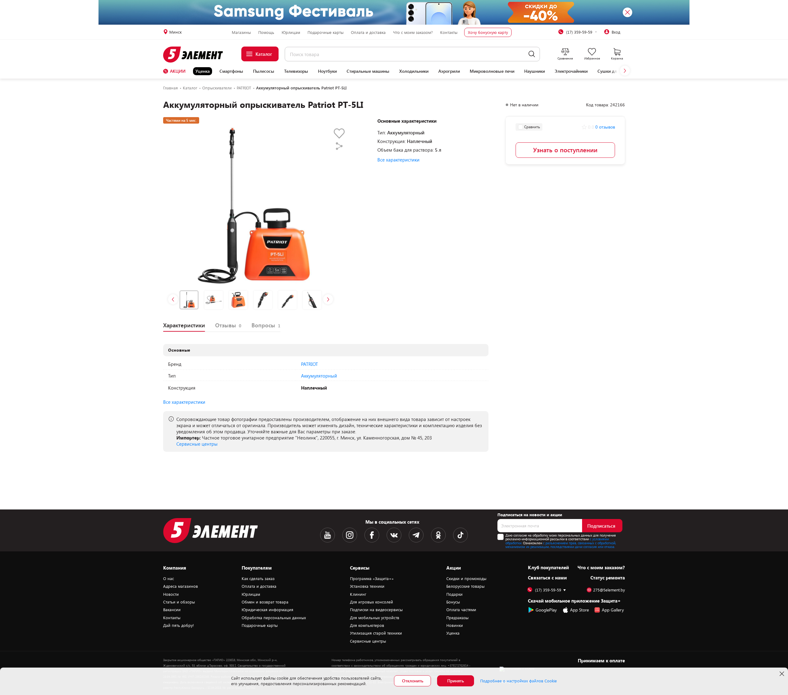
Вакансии (172, 609)
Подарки (454, 594)
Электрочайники (571, 71)
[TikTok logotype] (460, 535)
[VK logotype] (394, 535)
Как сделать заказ (258, 578)
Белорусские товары (465, 586)
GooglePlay (546, 610)
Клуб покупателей (548, 567)
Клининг (358, 594)
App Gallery (613, 610)
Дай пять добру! (178, 625)
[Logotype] (196, 55)
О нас (168, 578)
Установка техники (367, 586)
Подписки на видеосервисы (376, 609)
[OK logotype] (438, 535)
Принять (455, 681)
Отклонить (412, 681)
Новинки (454, 625)
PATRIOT (309, 364)
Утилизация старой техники (376, 633)
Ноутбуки (327, 71)
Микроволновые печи (492, 71)
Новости (171, 594)
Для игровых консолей (371, 602)
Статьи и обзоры (179, 602)
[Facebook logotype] (371, 535)
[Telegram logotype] (416, 535)
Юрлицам (291, 32)
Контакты (448, 32)
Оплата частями (461, 609)
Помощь (266, 32)
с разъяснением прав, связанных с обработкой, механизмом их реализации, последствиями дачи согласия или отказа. (560, 545)
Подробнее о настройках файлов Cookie (518, 681)
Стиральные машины (368, 71)
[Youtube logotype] (327, 535)
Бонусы (453, 602)
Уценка (202, 71)
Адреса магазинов (180, 586)
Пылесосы (263, 71)
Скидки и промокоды (466, 578)
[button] (625, 71)
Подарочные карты (326, 32)
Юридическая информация (267, 609)
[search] (532, 54)
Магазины (241, 32)
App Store (579, 610)
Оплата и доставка (368, 32)
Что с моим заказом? (413, 32)
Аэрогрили (449, 71)
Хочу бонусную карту (488, 32)
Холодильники (413, 71)
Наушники (534, 71)
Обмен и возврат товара (265, 602)
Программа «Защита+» (372, 578)
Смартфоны (231, 71)
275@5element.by (609, 590)
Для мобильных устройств (374, 617)
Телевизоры (296, 71)
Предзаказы (457, 617)
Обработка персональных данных (274, 617)
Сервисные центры (197, 444)
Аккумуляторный (319, 376)
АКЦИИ (178, 71)
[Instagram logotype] (349, 535)
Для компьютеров (367, 625)
